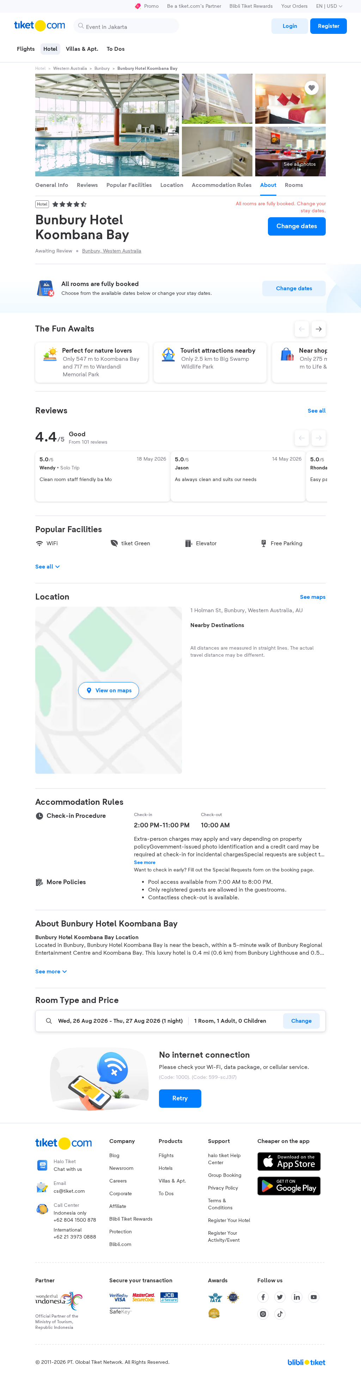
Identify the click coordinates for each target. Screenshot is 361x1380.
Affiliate (117, 1206)
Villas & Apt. (172, 1181)
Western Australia (70, 68)
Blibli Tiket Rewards (251, 6)
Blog (114, 1156)
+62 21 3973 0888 (75, 1237)
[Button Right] (319, 438)
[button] (108, 690)
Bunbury (102, 68)
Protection (120, 1232)
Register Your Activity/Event (224, 1237)
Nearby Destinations (217, 625)
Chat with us (68, 1169)
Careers (118, 1181)
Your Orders (294, 6)
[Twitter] (280, 1297)
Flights (166, 1156)
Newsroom (121, 1168)
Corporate (120, 1194)
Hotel (40, 68)
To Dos (166, 1194)
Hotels (166, 1168)
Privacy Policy (223, 1188)
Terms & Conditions (220, 1204)
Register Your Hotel (229, 1220)
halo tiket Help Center (224, 1159)
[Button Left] (302, 438)
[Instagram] (263, 1314)
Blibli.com (120, 1244)
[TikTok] (280, 1314)
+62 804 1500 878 (75, 1220)
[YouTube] (313, 1297)
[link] (289, 26)
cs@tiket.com (69, 1191)
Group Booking (224, 1175)
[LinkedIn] (296, 1297)
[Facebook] (263, 1297)
